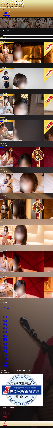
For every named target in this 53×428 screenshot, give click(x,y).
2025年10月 (5, 327)
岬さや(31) (2, 273)
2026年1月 (5, 325)
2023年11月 (5, 340)
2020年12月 (5, 361)
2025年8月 (5, 328)
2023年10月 (5, 342)
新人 (4, 311)
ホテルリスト (6, 418)
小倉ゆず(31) (2, 64)
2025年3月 (5, 332)
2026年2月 (5, 324)
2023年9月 (5, 343)
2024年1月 (5, 339)
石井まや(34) (2, 247)
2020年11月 (5, 362)
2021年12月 (5, 354)
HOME (4, 412)
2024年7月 (5, 338)
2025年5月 (5, 329)
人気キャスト (6, 309)
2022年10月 (5, 350)
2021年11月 (5, 355)
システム (5, 425)
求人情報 (5, 417)
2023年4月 (5, 346)
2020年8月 (5, 363)
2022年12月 (5, 348)
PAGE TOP (2, 427)
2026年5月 (5, 320)
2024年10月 (5, 335)
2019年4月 (5, 366)
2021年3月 (5, 359)
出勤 (4, 423)
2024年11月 (5, 334)
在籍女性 (5, 416)
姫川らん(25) (2, 221)
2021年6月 (5, 358)
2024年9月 (5, 336)
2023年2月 (5, 347)
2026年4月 (5, 321)
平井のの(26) (2, 299)
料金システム (6, 413)
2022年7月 (5, 351)
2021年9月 (5, 357)
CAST (4, 307)
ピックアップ (6, 308)
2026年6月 (5, 319)
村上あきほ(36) (3, 143)
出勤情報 (5, 414)
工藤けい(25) (2, 117)
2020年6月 (5, 365)
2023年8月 (5, 344)
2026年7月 (5, 317)
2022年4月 (5, 352)
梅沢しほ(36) (2, 169)
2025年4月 (5, 331)
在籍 (4, 422)
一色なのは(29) (3, 195)
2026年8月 (5, 316)
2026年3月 (5, 323)
